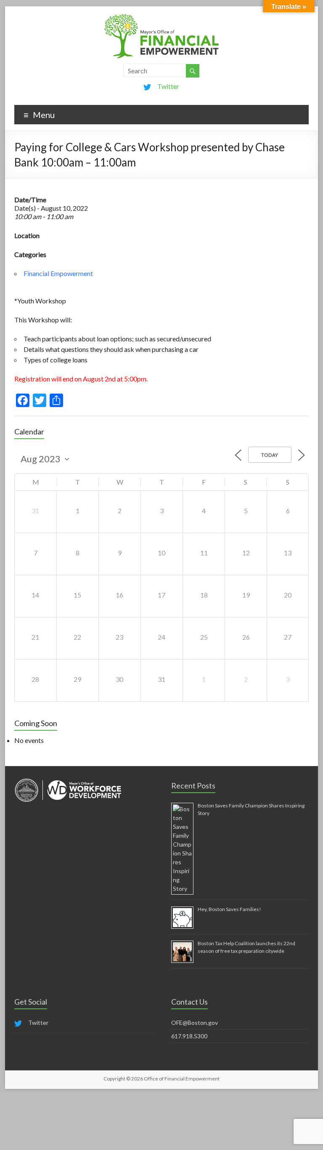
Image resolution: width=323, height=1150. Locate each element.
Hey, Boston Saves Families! (229, 909)
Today (269, 455)
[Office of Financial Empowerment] (161, 17)
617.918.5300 (189, 1036)
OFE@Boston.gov (194, 1022)
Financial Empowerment (58, 273)
